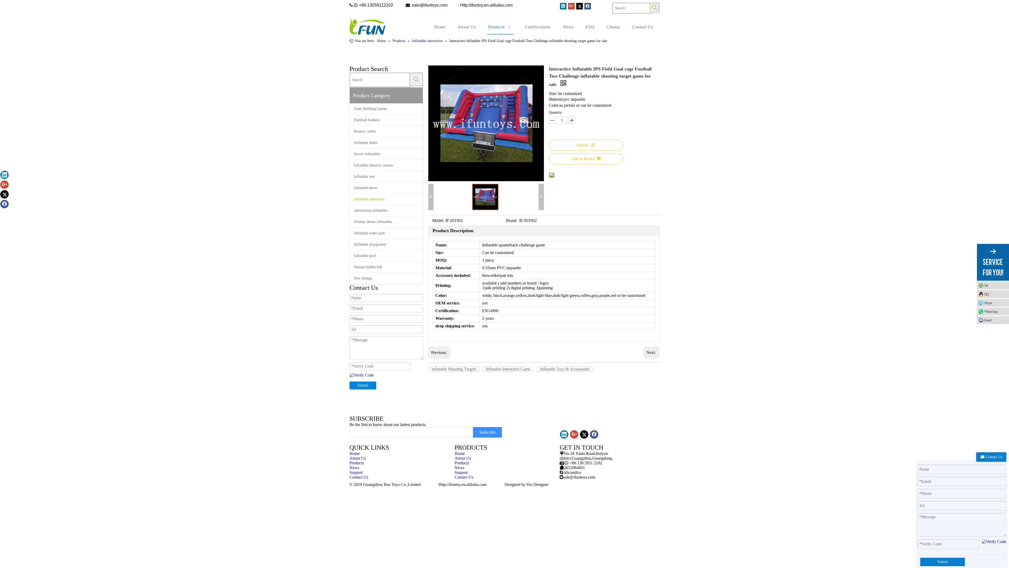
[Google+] (571, 6)
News (354, 467)
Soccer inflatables (367, 154)
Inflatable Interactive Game (508, 369)
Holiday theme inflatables (373, 222)
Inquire (582, 145)
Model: (438, 220)
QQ (986, 294)
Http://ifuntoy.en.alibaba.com (463, 484)
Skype (988, 303)
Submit (363, 385)
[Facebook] (587, 6)
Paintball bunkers (367, 120)
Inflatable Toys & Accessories (564, 369)
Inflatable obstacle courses (373, 165)
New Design (363, 278)
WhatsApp (991, 311)
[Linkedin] (563, 6)
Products (356, 463)
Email (987, 320)
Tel (986, 285)
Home (354, 453)
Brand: (511, 220)
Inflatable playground (370, 244)
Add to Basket (583, 158)
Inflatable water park (369, 233)
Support (356, 472)
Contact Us (358, 477)
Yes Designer (537, 484)
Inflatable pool (365, 256)
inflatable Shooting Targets (454, 369)
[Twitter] (579, 6)
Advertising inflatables (371, 210)
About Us (357, 458)
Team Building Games (370, 109)
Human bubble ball (368, 267)
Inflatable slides (365, 143)
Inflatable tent (364, 177)
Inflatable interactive (369, 199)
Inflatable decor (365, 188)
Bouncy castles (365, 131)
